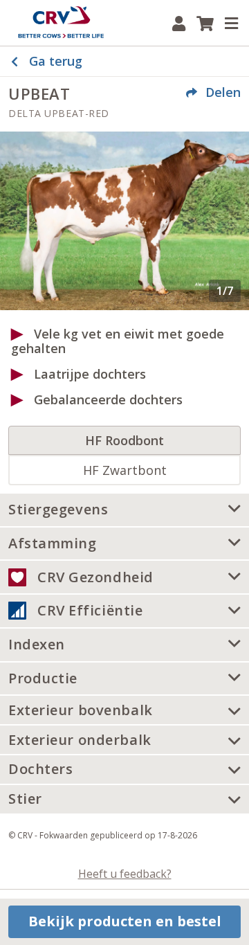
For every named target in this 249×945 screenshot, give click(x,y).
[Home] (61, 23)
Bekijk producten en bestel (124, 921)
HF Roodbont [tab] (124, 440)
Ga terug (55, 61)
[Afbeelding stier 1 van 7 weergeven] (124, 220)
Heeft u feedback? (125, 873)
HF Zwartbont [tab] (125, 470)
